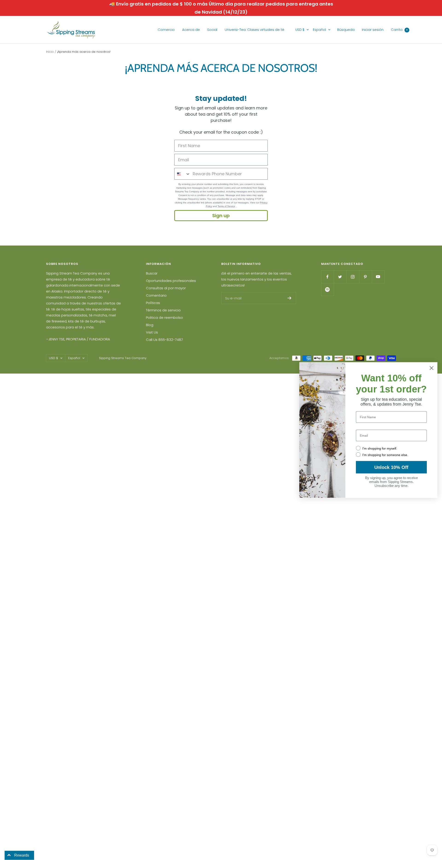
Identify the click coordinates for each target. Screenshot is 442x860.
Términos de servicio (163, 310)
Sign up (221, 215)
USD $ (299, 29)
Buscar (151, 273)
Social (212, 29)
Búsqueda (346, 29)
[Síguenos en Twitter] (340, 276)
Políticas (153, 302)
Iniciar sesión (373, 29)
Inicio (50, 52)
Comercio (166, 29)
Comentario (156, 295)
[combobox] (182, 173)
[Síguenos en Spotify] (327, 289)
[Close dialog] (431, 368)
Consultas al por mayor (166, 288)
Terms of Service (226, 206)
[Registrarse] (289, 298)
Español (319, 29)
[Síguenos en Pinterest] (365, 276)
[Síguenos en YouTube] (378, 276)
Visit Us (152, 332)
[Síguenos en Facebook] (327, 276)
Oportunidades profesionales (171, 280)
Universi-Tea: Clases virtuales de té (254, 29)
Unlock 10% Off (391, 467)
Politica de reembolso (164, 317)
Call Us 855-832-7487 (164, 339)
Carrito (399, 29)
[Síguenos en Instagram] (352, 276)
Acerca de (191, 29)
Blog (149, 324)
